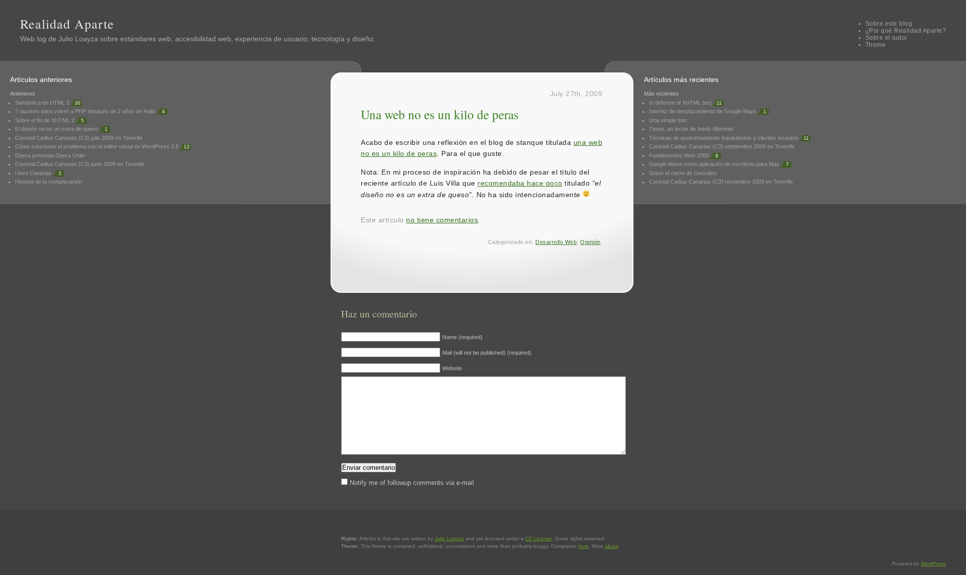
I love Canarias (33, 173)
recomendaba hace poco (519, 183)
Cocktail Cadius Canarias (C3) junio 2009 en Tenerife (79, 164)
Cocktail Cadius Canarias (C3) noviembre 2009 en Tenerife (721, 182)
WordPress (933, 563)
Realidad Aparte (67, 23)
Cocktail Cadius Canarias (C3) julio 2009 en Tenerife (78, 138)
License (538, 538)
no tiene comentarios (442, 220)
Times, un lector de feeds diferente (691, 129)
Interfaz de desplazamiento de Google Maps (703, 111)
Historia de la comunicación (48, 182)
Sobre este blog (889, 23)
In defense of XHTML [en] (680, 103)
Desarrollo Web (556, 242)
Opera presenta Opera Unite (50, 155)
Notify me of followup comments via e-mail (412, 482)
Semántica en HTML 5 (42, 103)
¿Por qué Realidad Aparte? (905, 30)
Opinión (590, 242)
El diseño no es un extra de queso (56, 129)
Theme (875, 44)
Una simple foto (668, 120)
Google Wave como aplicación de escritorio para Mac (714, 164)
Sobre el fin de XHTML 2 (44, 120)
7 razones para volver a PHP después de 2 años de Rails (85, 111)
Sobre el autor (886, 37)
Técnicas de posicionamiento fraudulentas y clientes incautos (723, 138)
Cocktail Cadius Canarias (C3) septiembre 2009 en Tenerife (721, 146)
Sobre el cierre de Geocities (683, 173)
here (583, 546)
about (611, 546)
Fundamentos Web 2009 (679, 155)
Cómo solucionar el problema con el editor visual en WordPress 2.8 (97, 146)
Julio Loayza (78, 39)
